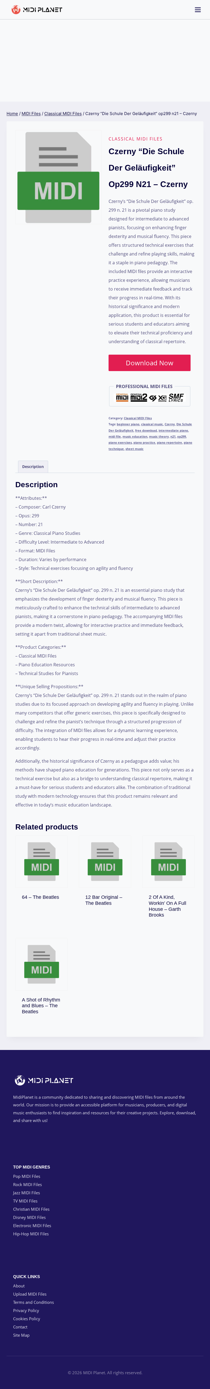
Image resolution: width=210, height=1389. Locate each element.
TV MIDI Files (25, 1201)
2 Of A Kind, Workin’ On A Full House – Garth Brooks (167, 906)
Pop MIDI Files (26, 1176)
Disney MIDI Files (29, 1217)
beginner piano (128, 424)
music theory (159, 436)
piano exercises (120, 442)
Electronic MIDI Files (32, 1225)
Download (44, 895)
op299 (181, 436)
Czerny (170, 424)
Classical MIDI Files (136, 139)
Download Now (149, 362)
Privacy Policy (26, 1310)
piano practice (144, 442)
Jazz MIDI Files (26, 1192)
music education (134, 436)
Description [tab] (33, 466)
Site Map (21, 1335)
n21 (173, 436)
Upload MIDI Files (29, 1294)
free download (146, 430)
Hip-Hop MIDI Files (31, 1233)
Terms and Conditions (33, 1302)
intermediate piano (173, 430)
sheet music (135, 449)
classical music (152, 424)
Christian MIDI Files (31, 1209)
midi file (115, 436)
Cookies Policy (26, 1318)
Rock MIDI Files (27, 1184)
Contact (20, 1327)
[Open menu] (197, 10)
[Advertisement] (105, 60)
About (19, 1285)
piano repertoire (169, 442)
